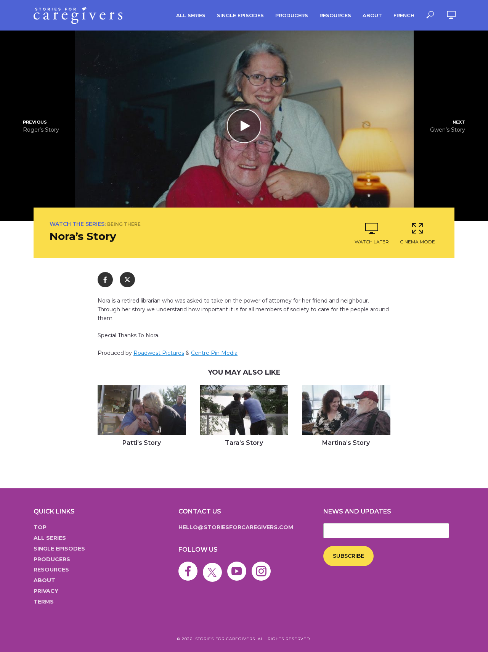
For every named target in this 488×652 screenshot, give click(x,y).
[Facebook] (189, 565)
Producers (291, 15)
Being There (124, 224)
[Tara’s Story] (244, 410)
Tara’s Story (244, 442)
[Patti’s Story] (142, 410)
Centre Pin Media (214, 352)
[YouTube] (238, 565)
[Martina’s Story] (346, 410)
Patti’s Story (141, 442)
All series (190, 15)
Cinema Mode (417, 242)
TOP (40, 527)
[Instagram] (263, 565)
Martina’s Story (346, 442)
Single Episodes (240, 15)
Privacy (46, 591)
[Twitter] (214, 565)
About (372, 15)
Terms (44, 601)
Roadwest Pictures (158, 352)
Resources (335, 15)
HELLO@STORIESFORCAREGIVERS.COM (235, 527)
